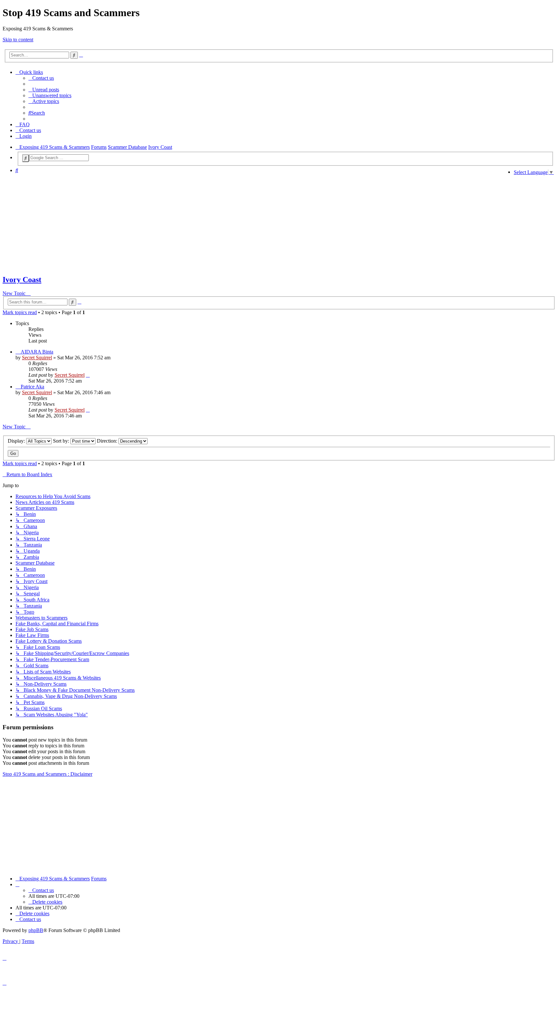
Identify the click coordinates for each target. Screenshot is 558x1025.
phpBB (35, 930)
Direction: (108, 441)
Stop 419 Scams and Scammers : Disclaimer (47, 774)
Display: (17, 441)
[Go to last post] (88, 375)
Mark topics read (20, 312)
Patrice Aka (32, 386)
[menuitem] (41, 78)
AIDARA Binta (37, 351)
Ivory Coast (22, 279)
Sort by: (61, 441)
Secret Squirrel (37, 357)
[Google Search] (25, 158)
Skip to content (18, 39)
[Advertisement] (256, 224)
